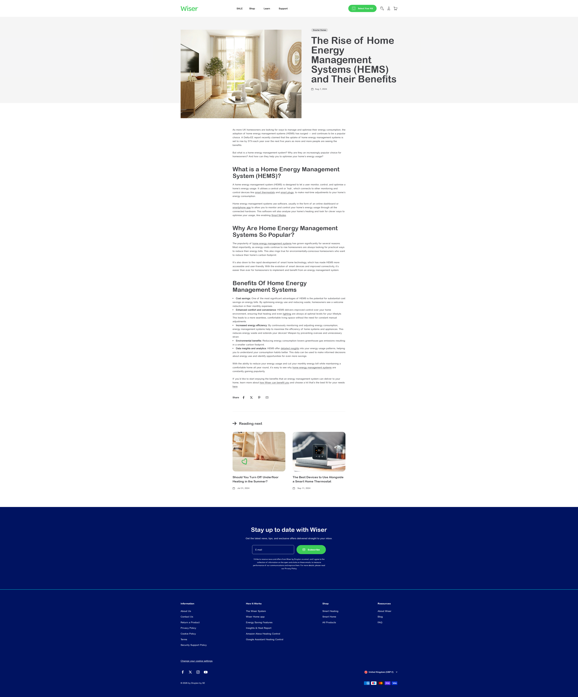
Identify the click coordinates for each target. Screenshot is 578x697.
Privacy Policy (291, 568)
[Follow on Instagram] (198, 672)
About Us (186, 611)
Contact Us (187, 616)
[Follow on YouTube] (206, 672)
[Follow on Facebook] (183, 672)
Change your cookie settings (197, 661)
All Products (329, 622)
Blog (380, 616)
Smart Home (329, 616)
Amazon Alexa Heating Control (263, 633)
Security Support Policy (194, 645)
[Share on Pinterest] (259, 397)
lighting (287, 313)
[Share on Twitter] (251, 397)
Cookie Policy (188, 633)
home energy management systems (272, 243)
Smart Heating (330, 611)
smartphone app (242, 207)
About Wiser (384, 611)
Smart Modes (278, 215)
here (235, 386)
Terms (184, 639)
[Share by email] (267, 397)
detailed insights (290, 348)
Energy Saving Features (259, 622)
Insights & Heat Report (258, 628)
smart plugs (287, 192)
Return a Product (190, 622)
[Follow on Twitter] (190, 672)
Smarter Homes (319, 30)
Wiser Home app (255, 616)
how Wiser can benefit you (274, 382)
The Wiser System (256, 611)
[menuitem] (239, 8)
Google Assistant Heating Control (264, 639)
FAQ (380, 622)
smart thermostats (265, 192)
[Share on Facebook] (244, 397)
